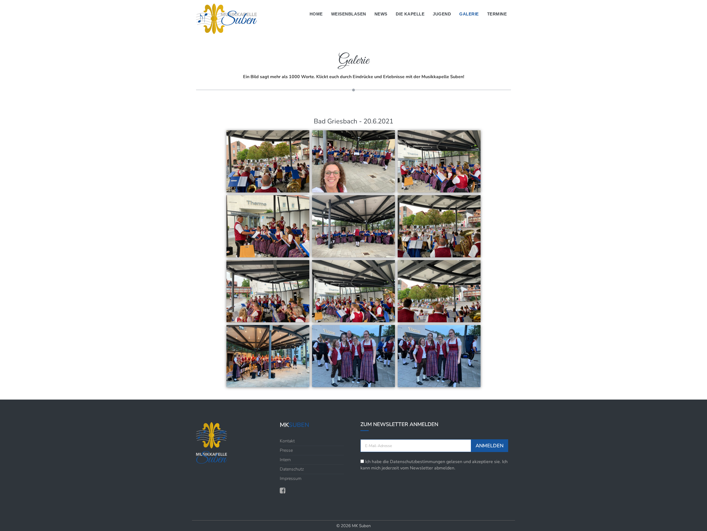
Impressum (291, 478)
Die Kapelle (410, 14)
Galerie (469, 14)
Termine (497, 14)
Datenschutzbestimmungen (417, 462)
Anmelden (489, 445)
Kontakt (287, 441)
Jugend (442, 14)
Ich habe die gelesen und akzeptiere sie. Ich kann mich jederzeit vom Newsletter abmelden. (434, 465)
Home (316, 14)
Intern (285, 460)
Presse (286, 450)
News (380, 14)
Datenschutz (292, 469)
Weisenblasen (348, 14)
